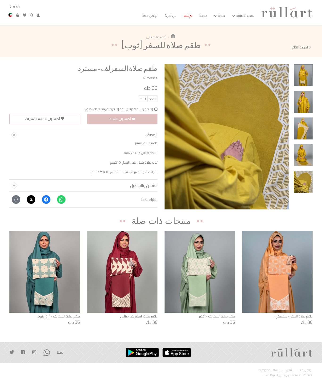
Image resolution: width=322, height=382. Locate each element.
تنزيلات (188, 15)
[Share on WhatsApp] (61, 199)
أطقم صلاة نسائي (156, 37)
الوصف (151, 135)
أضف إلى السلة (120, 119)
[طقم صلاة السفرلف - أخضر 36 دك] (200, 272)
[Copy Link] (16, 199)
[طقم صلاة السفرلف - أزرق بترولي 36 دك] (44, 272)
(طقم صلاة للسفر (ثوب (161, 45)
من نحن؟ (171, 15)
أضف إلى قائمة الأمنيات (42, 119)
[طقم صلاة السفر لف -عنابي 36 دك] (122, 272)
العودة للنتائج (300, 47)
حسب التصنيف (245, 15)
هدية (221, 15)
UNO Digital (271, 375)
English (14, 6)
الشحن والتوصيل (143, 185)
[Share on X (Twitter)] (31, 199)
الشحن (290, 370)
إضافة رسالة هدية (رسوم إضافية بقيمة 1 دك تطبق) (118, 109)
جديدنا (203, 15)
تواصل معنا (149, 15)
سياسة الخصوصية (270, 370)
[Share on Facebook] (46, 199)
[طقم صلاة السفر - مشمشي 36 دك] (277, 272)
